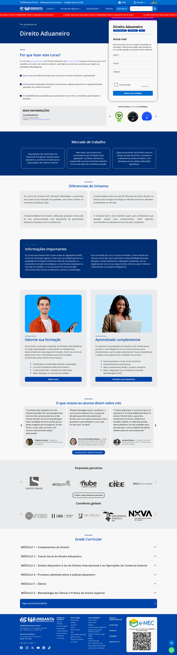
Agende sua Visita (75, 637)
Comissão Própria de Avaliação (96, 648)
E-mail (116, 63)
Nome (116, 55)
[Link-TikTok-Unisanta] (49, 647)
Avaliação (73, 622)
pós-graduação (37, 61)
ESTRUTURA (113, 625)
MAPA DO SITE (114, 642)
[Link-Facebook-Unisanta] (21, 647)
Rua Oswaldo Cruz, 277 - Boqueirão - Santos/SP (33, 628)
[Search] (155, 8)
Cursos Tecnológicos (62, 626)
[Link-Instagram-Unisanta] (27, 647)
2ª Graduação (60, 638)
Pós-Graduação (61, 628)
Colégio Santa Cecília (73, 2)
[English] (152, 2)
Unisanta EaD (73, 61)
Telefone (116, 72)
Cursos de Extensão (62, 631)
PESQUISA (112, 630)
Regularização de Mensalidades (96, 645)
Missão (72, 627)
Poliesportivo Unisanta (51, 2)
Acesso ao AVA (92, 622)
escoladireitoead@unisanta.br (39, 119)
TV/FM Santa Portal (29, 2)
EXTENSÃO (113, 636)
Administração (75, 620)
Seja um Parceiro (75, 630)
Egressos (90, 638)
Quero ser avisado (133, 93)
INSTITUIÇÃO (75, 618)
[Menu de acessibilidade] (172, 643)
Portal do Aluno (92, 620)
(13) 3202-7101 (36, 637)
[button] (110, 116)
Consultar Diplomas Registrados (97, 627)
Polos (72, 632)
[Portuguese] (155, 2)
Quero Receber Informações (78, 634)
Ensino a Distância (62, 633)
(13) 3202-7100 (37, 630)
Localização (74, 625)
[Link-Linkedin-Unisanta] (43, 647)
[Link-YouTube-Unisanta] (38, 647)
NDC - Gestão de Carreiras (95, 643)
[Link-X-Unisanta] (32, 647)
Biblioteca (91, 625)
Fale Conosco (74, 642)
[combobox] (141, 8)
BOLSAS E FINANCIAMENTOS (115, 618)
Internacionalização (93, 641)
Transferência (60, 636)
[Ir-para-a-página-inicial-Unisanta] (37, 620)
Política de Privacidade (77, 639)
